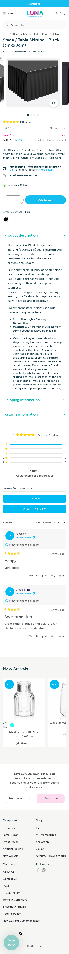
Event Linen (10, 828)
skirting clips (25, 357)
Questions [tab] (26, 489)
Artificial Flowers (13, 848)
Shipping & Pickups (14, 906)
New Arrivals (10, 855)
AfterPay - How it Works (51, 855)
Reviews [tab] (9, 489)
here (38, 312)
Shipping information (22, 399)
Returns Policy (12, 913)
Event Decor (10, 841)
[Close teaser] (20, 934)
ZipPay (40, 848)
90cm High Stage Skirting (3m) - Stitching (36, 34)
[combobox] (34, 24)
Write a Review (42, 510)
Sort (38, 522)
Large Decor (10, 835)
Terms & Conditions (15, 899)
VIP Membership (46, 835)
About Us (8, 871)
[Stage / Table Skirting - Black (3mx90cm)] (5, 219)
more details (46, 169)
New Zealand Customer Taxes (21, 920)
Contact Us (34, 3)
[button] (34, 122)
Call (12, 169)
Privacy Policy (11, 892)
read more (54, 157)
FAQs (6, 885)
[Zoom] (53, 103)
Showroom (43, 841)
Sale (38, 828)
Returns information (21, 414)
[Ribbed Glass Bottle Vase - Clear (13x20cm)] (5, 725)
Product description (21, 235)
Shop (6, 34)
